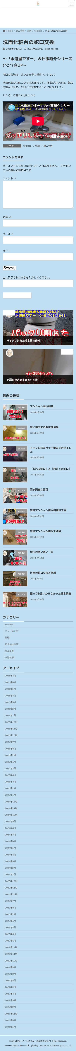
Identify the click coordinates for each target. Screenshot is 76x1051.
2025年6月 (10, 761)
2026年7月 (10, 675)
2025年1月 (10, 795)
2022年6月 (10, 980)
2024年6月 (10, 841)
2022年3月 (10, 1000)
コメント (9, 178)
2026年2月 (10, 708)
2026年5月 (10, 689)
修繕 (37, 145)
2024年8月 (10, 828)
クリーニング (11, 631)
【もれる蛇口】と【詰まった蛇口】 (50, 468)
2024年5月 (10, 848)
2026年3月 (10, 702)
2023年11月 (11, 887)
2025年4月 (10, 775)
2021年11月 (11, 1013)
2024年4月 (10, 854)
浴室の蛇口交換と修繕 (44, 572)
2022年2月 (10, 1007)
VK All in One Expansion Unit (59, 1045)
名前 (7, 217)
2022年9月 (10, 967)
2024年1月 (10, 874)
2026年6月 (10, 682)
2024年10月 (11, 814)
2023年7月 (10, 914)
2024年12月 (11, 801)
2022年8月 (10, 973)
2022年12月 (11, 947)
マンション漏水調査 (41, 406)
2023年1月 (10, 940)
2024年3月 (10, 861)
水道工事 (9, 657)
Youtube (27, 145)
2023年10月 (11, 894)
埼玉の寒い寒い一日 (43, 551)
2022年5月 (10, 987)
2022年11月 (11, 954)
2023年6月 (10, 920)
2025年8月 (10, 748)
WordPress (20, 1045)
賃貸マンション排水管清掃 (47, 531)
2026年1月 (10, 715)
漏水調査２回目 (40, 489)
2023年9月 (10, 901)
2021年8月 (10, 1020)
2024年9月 (10, 821)
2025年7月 (10, 755)
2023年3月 (10, 934)
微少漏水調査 (11, 644)
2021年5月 (10, 1027)
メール (8, 234)
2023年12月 (11, 881)
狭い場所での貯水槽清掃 (44, 427)
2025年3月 (10, 781)
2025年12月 (11, 722)
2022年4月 (10, 993)
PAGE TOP (70, 1015)
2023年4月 (10, 927)
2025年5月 (10, 768)
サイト (7, 251)
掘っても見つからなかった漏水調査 (52, 593)
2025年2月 (10, 788)
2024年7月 (10, 834)
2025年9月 (10, 742)
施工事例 (48, 145)
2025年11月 (11, 728)
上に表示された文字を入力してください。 (27, 277)
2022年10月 (11, 960)
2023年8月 (10, 907)
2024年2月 (10, 867)
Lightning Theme (37, 1045)
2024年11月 (11, 808)
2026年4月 (10, 695)
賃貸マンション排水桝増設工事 (49, 510)
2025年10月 (11, 735)
